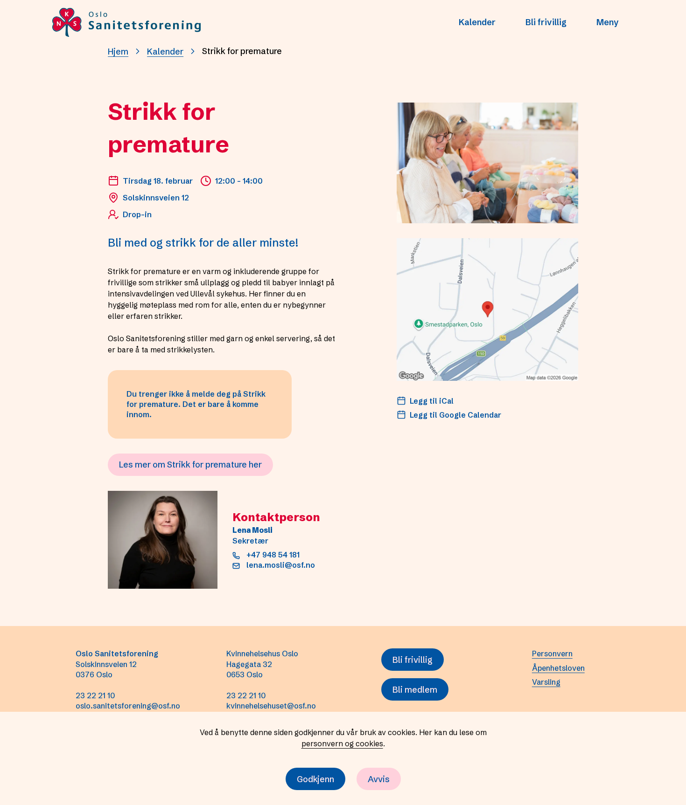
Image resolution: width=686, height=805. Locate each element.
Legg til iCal (432, 401)
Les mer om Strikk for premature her (190, 464)
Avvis (379, 779)
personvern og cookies (342, 743)
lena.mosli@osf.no (280, 565)
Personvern (552, 653)
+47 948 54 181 (273, 554)
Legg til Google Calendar (455, 415)
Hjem (118, 51)
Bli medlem (414, 689)
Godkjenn (315, 779)
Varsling (546, 682)
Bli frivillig (546, 22)
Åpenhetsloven (558, 668)
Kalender (477, 22)
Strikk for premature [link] (242, 51)
